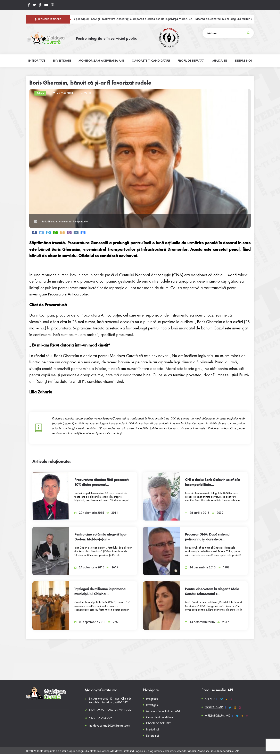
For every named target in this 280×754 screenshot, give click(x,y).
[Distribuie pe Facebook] (34, 232)
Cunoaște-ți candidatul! (160, 717)
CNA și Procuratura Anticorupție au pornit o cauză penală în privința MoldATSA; (114, 19)
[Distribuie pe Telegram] (48, 232)
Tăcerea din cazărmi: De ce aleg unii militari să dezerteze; (203, 19)
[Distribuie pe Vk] (76, 232)
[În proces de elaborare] (34, 5)
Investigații (152, 705)
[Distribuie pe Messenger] (83, 232)
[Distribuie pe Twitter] (41, 232)
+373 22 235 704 (101, 718)
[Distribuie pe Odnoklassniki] (62, 232)
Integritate (152, 699)
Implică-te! (152, 729)
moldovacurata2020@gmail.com (109, 726)
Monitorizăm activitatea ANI (163, 711)
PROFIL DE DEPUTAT (158, 723)
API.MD (210, 699)
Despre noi (152, 736)
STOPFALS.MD (214, 707)
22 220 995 (123, 710)
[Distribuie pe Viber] (69, 232)
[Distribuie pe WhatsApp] (55, 232)
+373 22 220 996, (101, 710)
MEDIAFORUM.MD (217, 715)
